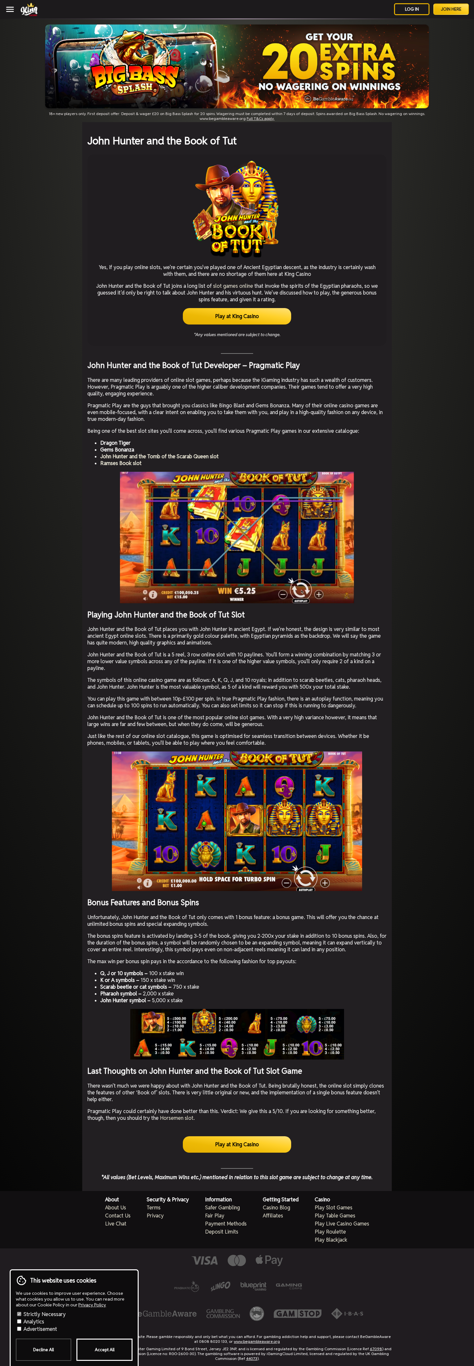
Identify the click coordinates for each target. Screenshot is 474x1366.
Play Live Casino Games (342, 1223)
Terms (154, 1207)
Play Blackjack (331, 1239)
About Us (115, 1207)
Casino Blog (276, 1207)
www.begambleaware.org (257, 1341)
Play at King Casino (237, 316)
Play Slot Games (333, 1207)
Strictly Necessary (44, 1314)
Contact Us (118, 1215)
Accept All (104, 1349)
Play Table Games (335, 1215)
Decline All (43, 1349)
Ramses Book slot (121, 463)
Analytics (33, 1321)
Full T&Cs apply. (260, 118)
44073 (251, 1358)
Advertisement (39, 1329)
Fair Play (214, 1215)
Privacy (155, 1215)
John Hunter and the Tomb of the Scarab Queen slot (159, 456)
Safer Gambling (222, 1207)
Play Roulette (330, 1231)
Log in (412, 9)
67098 (376, 1348)
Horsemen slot (176, 1118)
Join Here (451, 9)
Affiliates (273, 1215)
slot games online (233, 286)
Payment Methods (226, 1223)
